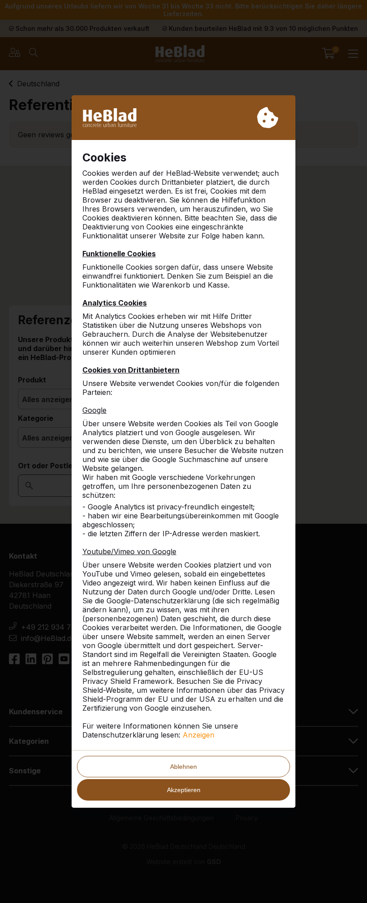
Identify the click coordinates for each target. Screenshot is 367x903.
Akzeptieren (184, 789)
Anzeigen (198, 734)
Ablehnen (183, 766)
